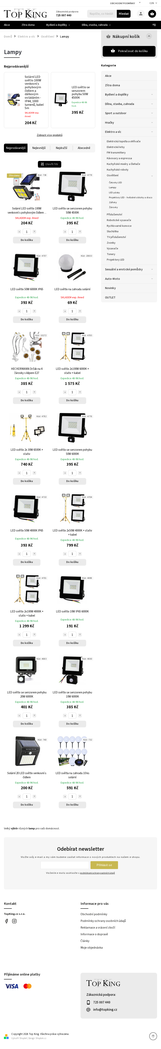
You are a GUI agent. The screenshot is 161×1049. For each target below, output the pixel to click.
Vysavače (112, 249)
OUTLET (110, 297)
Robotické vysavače (119, 220)
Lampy (112, 187)
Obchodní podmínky (122, 3)
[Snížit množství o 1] (19, 231)
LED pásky (114, 192)
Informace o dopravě (94, 934)
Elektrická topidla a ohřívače (124, 141)
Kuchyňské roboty (118, 170)
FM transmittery (116, 153)
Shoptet (23, 1038)
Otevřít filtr (51, 164)
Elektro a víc (113, 132)
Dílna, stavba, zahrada (119, 104)
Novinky (110, 288)
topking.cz (14, 921)
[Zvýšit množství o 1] (34, 231)
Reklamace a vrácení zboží (97, 927)
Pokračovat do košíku (133, 51)
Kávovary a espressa (119, 158)
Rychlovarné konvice (119, 226)
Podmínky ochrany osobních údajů (103, 921)
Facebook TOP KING (6, 921)
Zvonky (111, 243)
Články (84, 941)
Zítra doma (112, 85)
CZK (152, 3)
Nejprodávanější (16, 148)
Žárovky (113, 207)
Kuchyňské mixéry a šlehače (123, 164)
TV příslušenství (116, 237)
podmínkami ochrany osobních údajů (97, 873)
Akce (108, 76)
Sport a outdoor (115, 113)
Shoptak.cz (41, 1038)
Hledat (124, 13)
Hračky (109, 122)
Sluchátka (112, 231)
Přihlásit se (104, 865)
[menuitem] (10, 25)
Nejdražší (61, 148)
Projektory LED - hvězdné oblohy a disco (130, 197)
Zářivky (113, 202)
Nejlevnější (39, 148)
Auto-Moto (112, 279)
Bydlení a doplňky (116, 94)
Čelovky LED (115, 182)
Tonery (111, 254)
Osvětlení (112, 175)
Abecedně (84, 148)
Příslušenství (114, 215)
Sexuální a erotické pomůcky (124, 269)
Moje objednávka (91, 947)
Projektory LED (115, 260)
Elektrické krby (116, 147)
